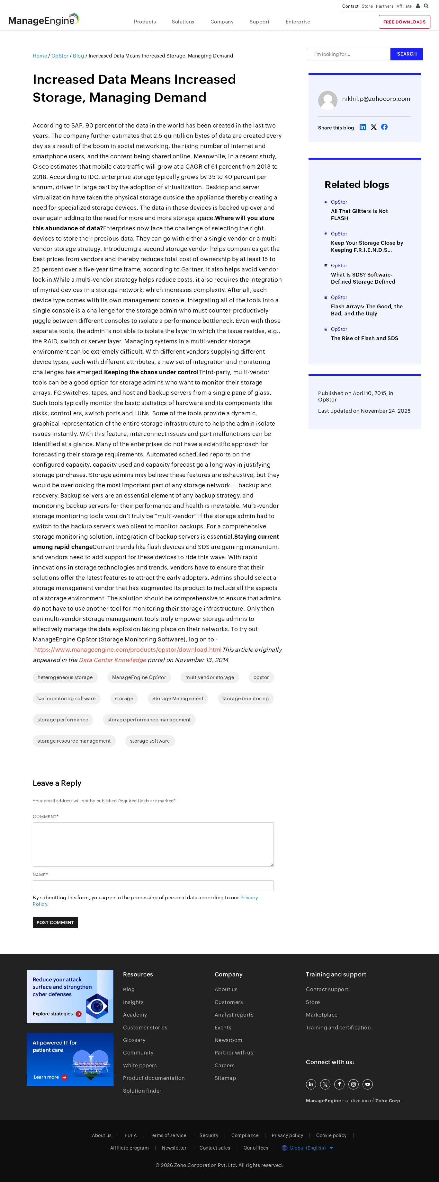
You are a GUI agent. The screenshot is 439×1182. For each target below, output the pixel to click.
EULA (131, 1135)
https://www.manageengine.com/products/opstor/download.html (128, 649)
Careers (225, 1066)
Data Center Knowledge (112, 660)
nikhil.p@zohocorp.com (376, 98)
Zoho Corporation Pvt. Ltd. (205, 1165)
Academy (135, 1015)
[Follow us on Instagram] (353, 1084)
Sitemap (225, 1078)
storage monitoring (246, 698)
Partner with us (234, 1053)
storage (124, 698)
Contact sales (215, 1148)
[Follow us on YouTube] (368, 1084)
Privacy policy (287, 1135)
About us (226, 989)
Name (39, 874)
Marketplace (322, 1015)
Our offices (256, 1148)
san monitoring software (67, 698)
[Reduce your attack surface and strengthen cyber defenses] (70, 996)
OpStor (327, 400)
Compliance (245, 1135)
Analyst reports (234, 1015)
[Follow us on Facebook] (339, 1084)
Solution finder (142, 1091)
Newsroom (229, 1040)
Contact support (327, 989)
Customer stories (145, 1028)
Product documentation (154, 1078)
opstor (261, 677)
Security (209, 1135)
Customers (229, 1002)
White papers (140, 1066)
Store (367, 6)
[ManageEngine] (49, 19)
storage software (150, 741)
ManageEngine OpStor (139, 677)
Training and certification (338, 1028)
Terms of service (168, 1135)
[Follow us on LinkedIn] (311, 1084)
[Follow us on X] (325, 1084)
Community (138, 1053)
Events (223, 1028)
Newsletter (174, 1148)
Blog (129, 989)
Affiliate (404, 6)
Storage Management (177, 698)
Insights (133, 1002)
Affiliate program (129, 1148)
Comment (45, 816)
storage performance (63, 719)
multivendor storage (209, 677)
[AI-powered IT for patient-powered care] (70, 1059)
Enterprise (298, 21)
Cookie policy (331, 1135)
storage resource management (74, 741)
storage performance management (149, 719)
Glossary (134, 1040)
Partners (384, 6)
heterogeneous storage (65, 677)
